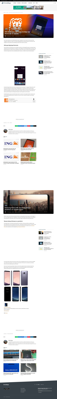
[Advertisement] (20, 59)
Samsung (5, 333)
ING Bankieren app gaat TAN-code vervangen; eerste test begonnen (9, 149)
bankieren (5, 122)
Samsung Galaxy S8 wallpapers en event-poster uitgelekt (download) (28, 374)
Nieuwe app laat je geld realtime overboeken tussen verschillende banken (28, 163)
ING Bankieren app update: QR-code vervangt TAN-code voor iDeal (27, 149)
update (11, 122)
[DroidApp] (6, 3)
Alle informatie (6, 310)
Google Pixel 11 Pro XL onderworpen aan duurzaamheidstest (47, 56)
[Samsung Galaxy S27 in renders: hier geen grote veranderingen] (41, 232)
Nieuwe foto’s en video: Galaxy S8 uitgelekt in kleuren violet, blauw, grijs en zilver (28, 360)
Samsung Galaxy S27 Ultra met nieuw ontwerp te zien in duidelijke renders (48, 72)
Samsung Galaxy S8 (7, 307)
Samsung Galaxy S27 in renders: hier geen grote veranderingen (48, 232)
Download (34, 100)
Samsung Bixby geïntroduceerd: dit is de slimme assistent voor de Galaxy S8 (10, 360)
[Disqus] (19, 178)
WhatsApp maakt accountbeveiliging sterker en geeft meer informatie (49, 67)
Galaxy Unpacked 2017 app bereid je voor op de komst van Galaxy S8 (10, 374)
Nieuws (7, 12)
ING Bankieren (12, 99)
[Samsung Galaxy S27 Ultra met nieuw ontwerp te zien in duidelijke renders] (41, 72)
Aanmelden (40, 392)
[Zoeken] (55, 3)
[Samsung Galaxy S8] (6, 306)
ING (8, 122)
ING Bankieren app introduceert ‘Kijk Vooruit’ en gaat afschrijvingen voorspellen (11, 163)
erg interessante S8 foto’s (21, 226)
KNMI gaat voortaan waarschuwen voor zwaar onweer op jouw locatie (22, 0)
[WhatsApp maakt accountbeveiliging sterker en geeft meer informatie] (41, 67)
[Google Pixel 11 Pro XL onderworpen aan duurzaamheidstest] (41, 56)
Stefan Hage (10, 129)
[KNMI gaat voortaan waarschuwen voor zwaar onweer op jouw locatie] (41, 62)
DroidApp (4, 12)
